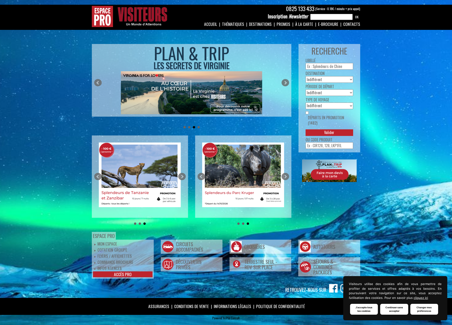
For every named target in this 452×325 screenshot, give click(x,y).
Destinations (260, 24)
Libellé (310, 60)
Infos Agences (109, 268)
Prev (98, 83)
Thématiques (233, 24)
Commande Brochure (115, 262)
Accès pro (123, 274)
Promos (283, 24)
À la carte (304, 24)
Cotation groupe (112, 250)
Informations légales (232, 306)
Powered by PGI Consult (226, 318)
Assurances (158, 306)
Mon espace (107, 244)
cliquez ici (421, 298)
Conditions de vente (191, 306)
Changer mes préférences (424, 309)
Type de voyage (317, 100)
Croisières (254, 246)
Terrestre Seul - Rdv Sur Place (261, 264)
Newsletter (288, 16)
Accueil (210, 24)
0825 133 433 (300, 9)
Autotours (324, 246)
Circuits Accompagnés (189, 246)
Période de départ (320, 86)
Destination (315, 73)
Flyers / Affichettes (114, 256)
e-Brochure (328, 24)
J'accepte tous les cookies (363, 309)
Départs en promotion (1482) (326, 120)
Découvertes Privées (189, 264)
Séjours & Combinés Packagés (323, 267)
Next (285, 83)
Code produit (321, 140)
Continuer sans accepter (394, 309)
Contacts (351, 24)
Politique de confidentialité (280, 306)
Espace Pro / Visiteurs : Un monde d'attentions (129, 16)
